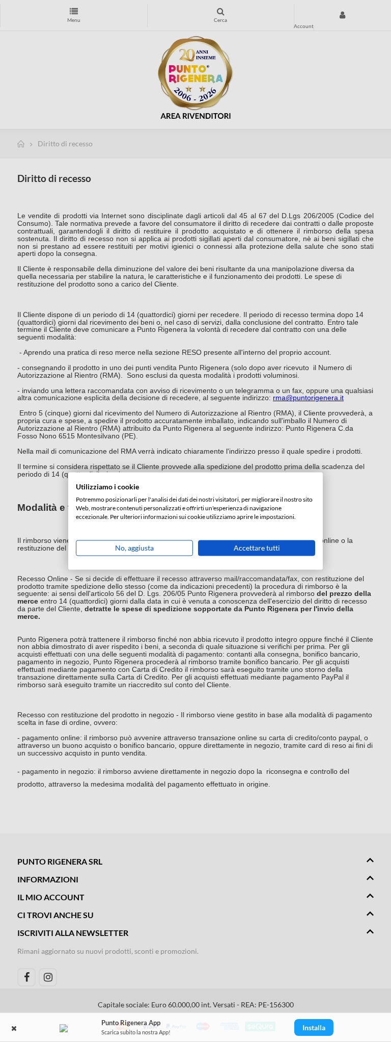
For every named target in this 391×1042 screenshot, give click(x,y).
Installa (313, 1027)
